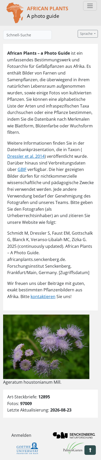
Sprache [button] (86, 33)
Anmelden (21, 435)
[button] (90, 450)
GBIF (22, 169)
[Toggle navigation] (90, 6)
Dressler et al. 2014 (26, 156)
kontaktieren (43, 296)
